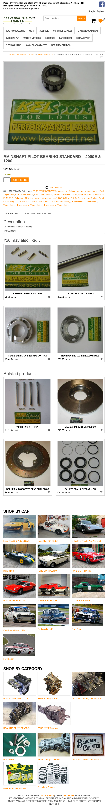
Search (81, 18)
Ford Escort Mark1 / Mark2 (65, 194)
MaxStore (68, 795)
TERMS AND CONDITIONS (87, 30)
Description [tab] (11, 213)
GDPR (31, 30)
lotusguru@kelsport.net (59, 2)
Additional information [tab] (37, 213)
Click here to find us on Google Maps (21, 8)
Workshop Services (62, 30)
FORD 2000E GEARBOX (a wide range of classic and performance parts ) (65, 191)
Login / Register (97, 11)
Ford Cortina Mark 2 (43, 194)
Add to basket (20, 179)
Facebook (44, 30)
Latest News (65, 38)
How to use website (15, 30)
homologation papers (36, 45)
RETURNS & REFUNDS (60, 45)
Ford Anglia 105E (26, 54)
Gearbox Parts (84, 194)
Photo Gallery (13, 45)
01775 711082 (34, 2)
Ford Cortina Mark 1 (24, 194)
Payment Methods (31, 38)
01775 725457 (16, 2)
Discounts (50, 38)
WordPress (47, 795)
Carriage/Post (83, 38)
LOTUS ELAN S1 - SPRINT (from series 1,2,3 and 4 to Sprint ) (42, 201)
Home (12, 54)
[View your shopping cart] (93, 21)
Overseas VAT (12, 38)
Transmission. (45, 54)
